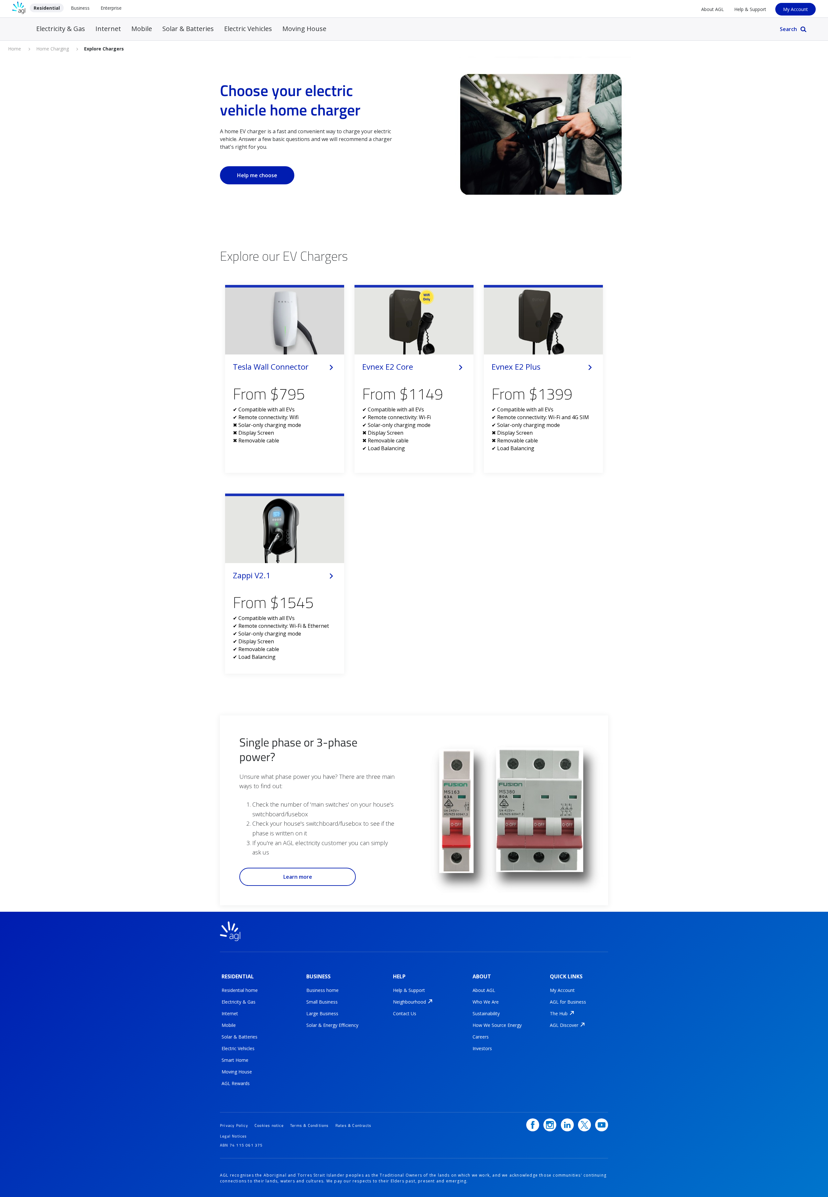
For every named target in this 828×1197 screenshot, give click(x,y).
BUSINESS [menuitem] (318, 976)
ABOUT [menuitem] (482, 976)
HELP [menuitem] (399, 976)
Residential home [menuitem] (240, 990)
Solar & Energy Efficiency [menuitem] (332, 1025)
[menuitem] (409, 1002)
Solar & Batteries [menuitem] (188, 28)
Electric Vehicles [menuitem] (248, 28)
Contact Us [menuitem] (404, 1014)
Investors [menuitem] (482, 1048)
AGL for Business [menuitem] (568, 1002)
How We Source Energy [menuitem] (497, 1025)
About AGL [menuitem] (712, 9)
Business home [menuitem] (322, 990)
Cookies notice (269, 1125)
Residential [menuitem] (47, 8)
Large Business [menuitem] (322, 1014)
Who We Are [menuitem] (486, 1002)
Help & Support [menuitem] (750, 9)
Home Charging (52, 49)
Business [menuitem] (80, 8)
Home (14, 49)
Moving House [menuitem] (304, 28)
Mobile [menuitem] (141, 28)
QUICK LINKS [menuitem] (566, 976)
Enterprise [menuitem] (111, 8)
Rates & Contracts (353, 1125)
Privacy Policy (234, 1125)
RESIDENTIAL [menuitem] (238, 976)
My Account (795, 9)
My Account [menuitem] (562, 990)
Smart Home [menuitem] (235, 1060)
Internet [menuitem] (108, 28)
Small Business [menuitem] (322, 1002)
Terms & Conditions (309, 1125)
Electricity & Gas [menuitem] (60, 28)
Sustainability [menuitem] (486, 1014)
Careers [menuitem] (481, 1037)
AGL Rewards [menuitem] (236, 1083)
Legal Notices (233, 1136)
